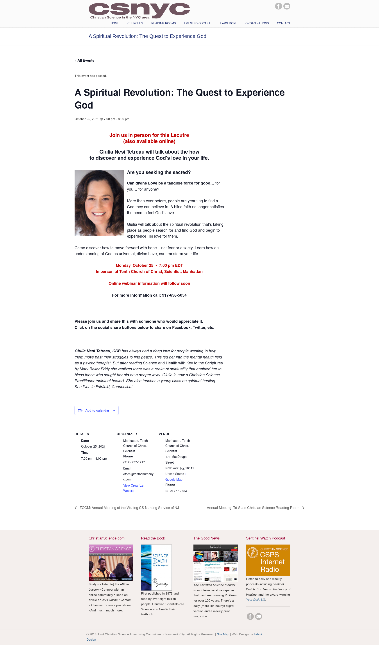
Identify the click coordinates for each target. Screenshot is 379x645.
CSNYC (139, 10)
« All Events (84, 60)
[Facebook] (278, 8)
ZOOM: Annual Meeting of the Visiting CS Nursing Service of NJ (129, 507)
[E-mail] (286, 8)
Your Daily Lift (255, 599)
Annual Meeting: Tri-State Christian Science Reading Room (253, 507)
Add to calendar (97, 410)
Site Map (223, 634)
